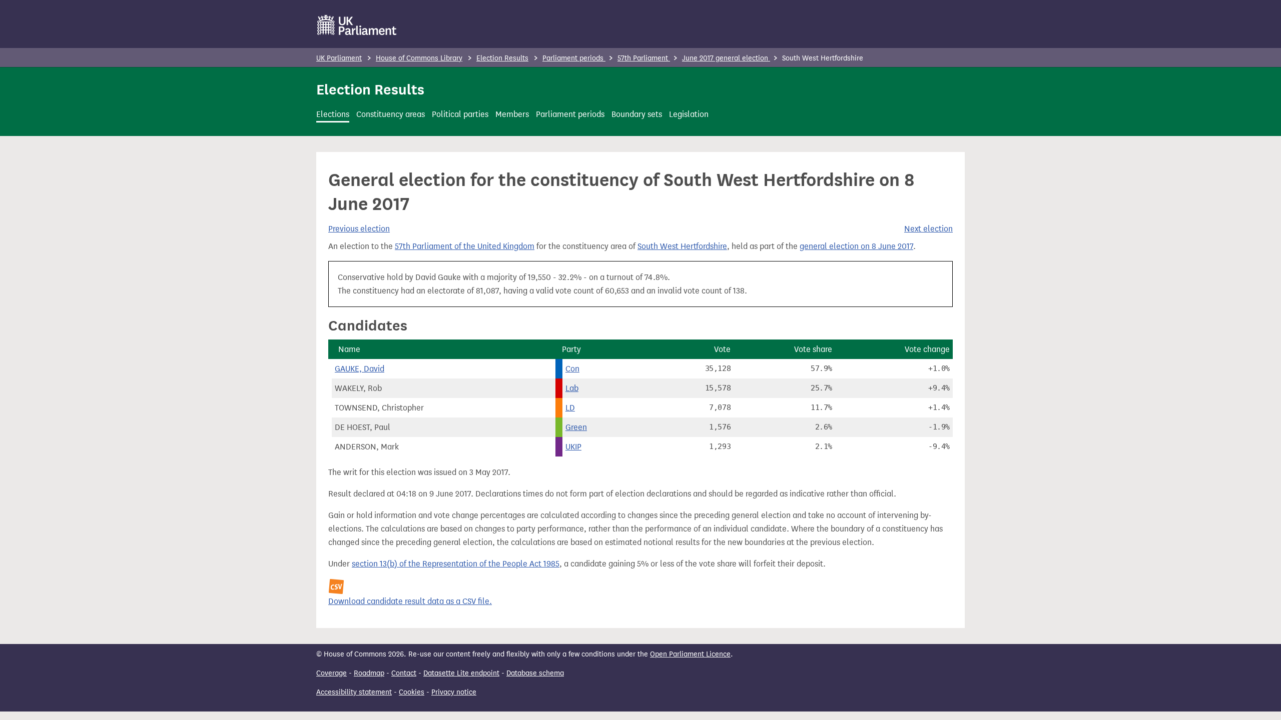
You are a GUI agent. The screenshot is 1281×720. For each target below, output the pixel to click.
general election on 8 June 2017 (856, 246)
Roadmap (369, 673)
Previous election (359, 229)
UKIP (573, 447)
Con (572, 369)
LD (570, 407)
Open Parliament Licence (690, 654)
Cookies (411, 692)
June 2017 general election (726, 58)
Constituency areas (390, 114)
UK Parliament (339, 58)
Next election (928, 229)
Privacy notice (453, 692)
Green (576, 427)
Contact (403, 673)
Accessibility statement (354, 692)
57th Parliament (643, 58)
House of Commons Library (419, 58)
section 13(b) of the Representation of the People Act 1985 (455, 563)
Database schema (535, 673)
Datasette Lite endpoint (461, 673)
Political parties (460, 114)
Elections (332, 114)
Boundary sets (636, 114)
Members (512, 114)
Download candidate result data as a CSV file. (410, 601)
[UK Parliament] (357, 25)
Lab (571, 388)
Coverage (331, 673)
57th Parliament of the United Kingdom (464, 246)
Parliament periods (573, 58)
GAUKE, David (359, 369)
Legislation (689, 114)
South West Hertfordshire (682, 246)
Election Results (502, 58)
